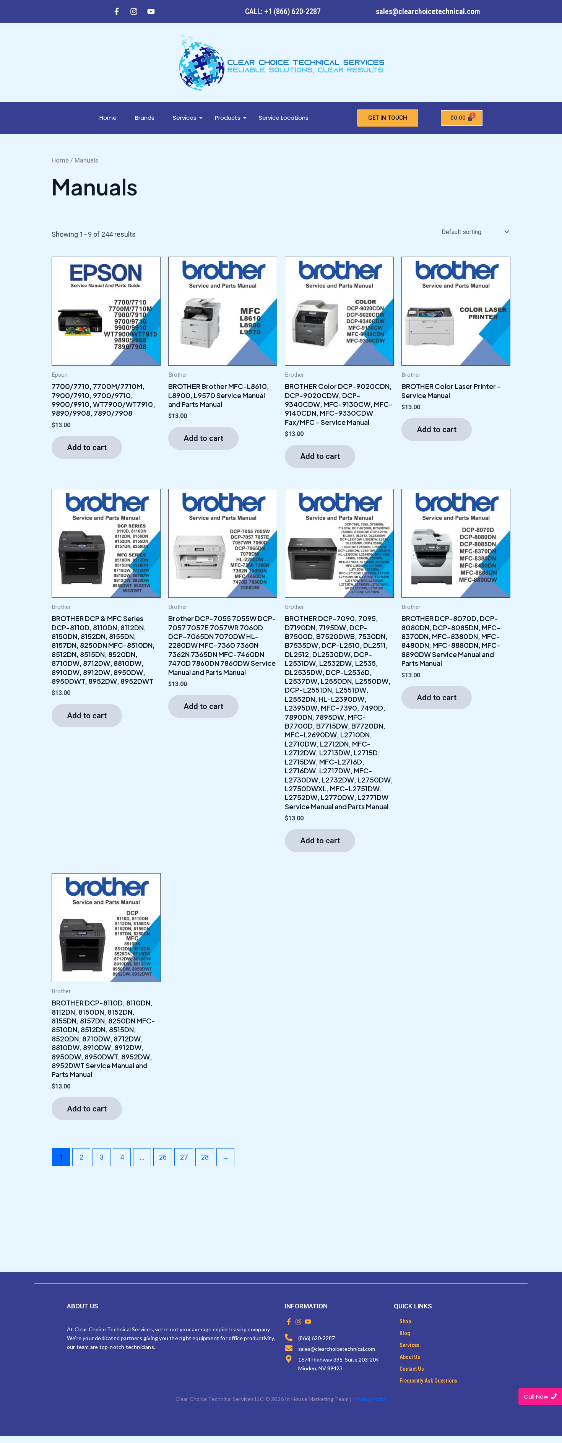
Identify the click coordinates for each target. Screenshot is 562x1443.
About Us (410, 1357)
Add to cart (87, 447)
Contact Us (412, 1369)
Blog (405, 1333)
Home (108, 118)
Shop (405, 1321)
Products (227, 118)
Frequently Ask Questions (428, 1381)
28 (205, 1157)
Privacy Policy (370, 1399)
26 (163, 1157)
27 (184, 1157)
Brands (144, 118)
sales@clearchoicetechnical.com (428, 11)
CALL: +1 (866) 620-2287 (283, 11)
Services (185, 118)
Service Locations (284, 118)
